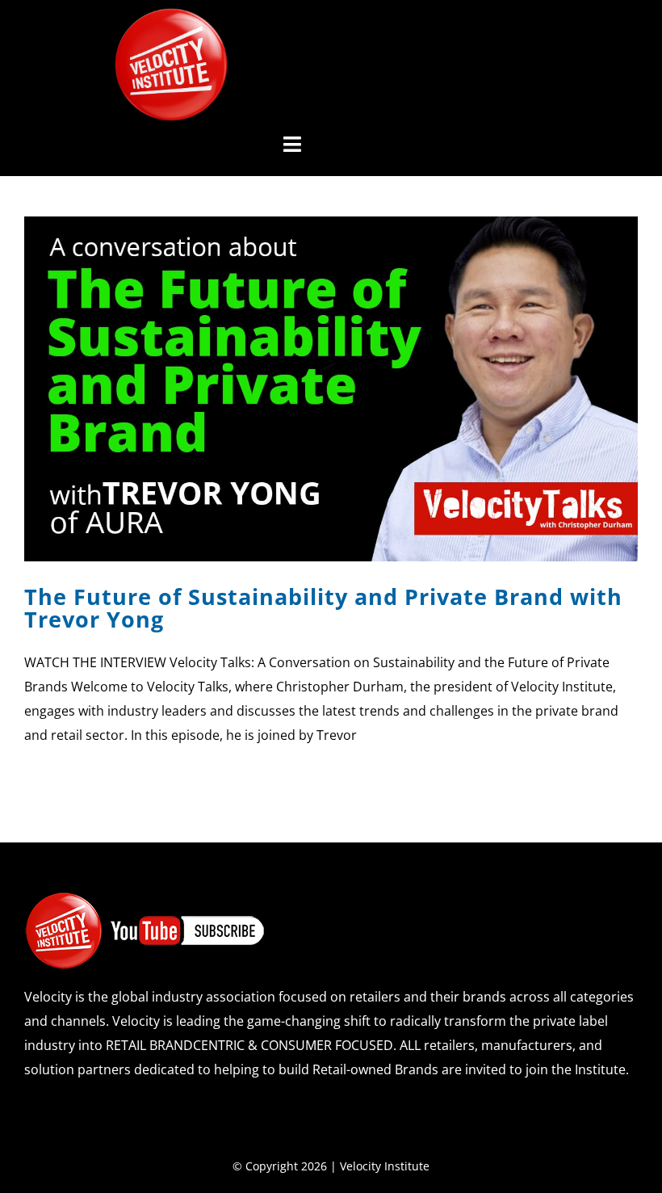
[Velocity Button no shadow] (171, 14)
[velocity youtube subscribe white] (145, 897)
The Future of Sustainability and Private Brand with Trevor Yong (323, 607)
